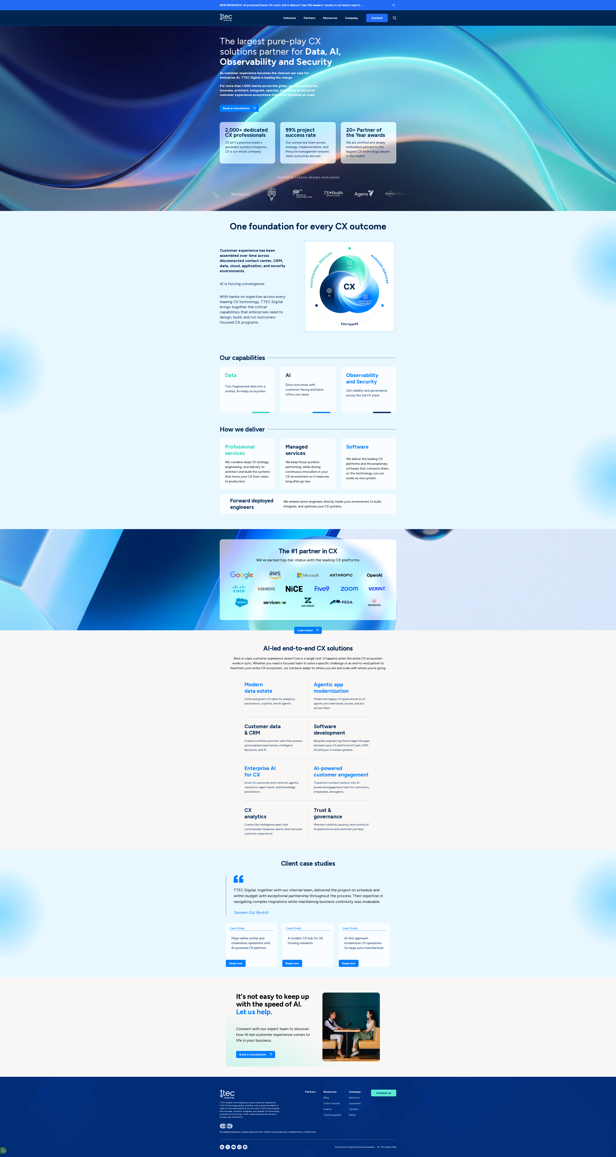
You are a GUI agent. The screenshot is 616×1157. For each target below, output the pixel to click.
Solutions (289, 18)
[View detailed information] (226, 18)
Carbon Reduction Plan (252, 1132)
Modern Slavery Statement (275, 1132)
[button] (289, 18)
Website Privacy (296, 1132)
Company (351, 18)
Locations (355, 1103)
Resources (330, 18)
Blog (326, 1097)
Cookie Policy (310, 1132)
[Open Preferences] (3, 1150)
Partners (310, 1091)
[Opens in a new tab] (222, 1147)
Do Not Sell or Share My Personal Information (355, 1147)
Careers (353, 1109)
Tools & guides (332, 1114)
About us (354, 1097)
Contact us (383, 1093)
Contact (377, 18)
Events (328, 1109)
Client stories (332, 1103)
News (352, 1114)
